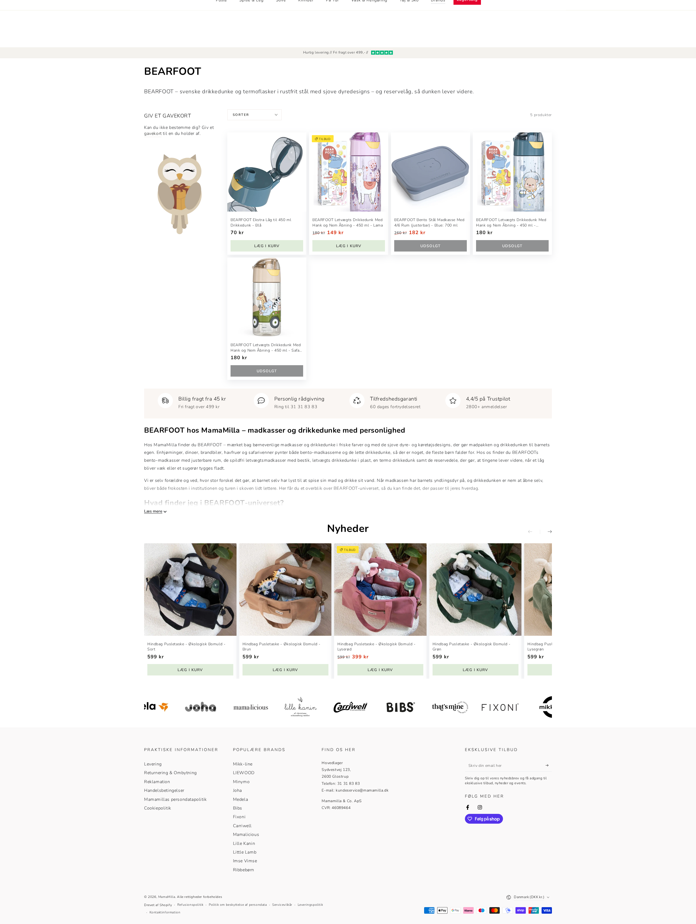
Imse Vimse (245, 861)
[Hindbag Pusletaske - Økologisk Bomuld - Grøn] (475, 589)
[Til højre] (546, 532)
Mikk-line (243, 764)
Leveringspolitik (310, 905)
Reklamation (157, 782)
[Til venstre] (534, 532)
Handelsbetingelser (164, 790)
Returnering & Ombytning (170, 773)
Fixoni (239, 817)
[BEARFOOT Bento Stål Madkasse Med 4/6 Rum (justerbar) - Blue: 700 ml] (430, 172)
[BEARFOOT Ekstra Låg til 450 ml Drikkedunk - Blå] (266, 172)
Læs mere (153, 511)
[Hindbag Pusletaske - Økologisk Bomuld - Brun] (285, 589)
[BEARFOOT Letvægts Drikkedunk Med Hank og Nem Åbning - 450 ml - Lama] (348, 172)
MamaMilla (166, 897)
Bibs (237, 808)
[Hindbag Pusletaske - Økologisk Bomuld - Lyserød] (380, 589)
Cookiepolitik (157, 808)
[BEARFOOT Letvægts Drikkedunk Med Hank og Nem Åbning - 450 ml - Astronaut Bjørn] (512, 172)
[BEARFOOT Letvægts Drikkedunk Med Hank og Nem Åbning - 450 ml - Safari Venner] (266, 297)
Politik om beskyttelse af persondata (238, 905)
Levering (153, 764)
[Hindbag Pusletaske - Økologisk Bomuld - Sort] (190, 589)
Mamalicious (246, 835)
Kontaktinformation (165, 912)
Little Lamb (245, 852)
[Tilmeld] (549, 765)
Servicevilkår (282, 905)
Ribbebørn (243, 870)
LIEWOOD (244, 773)
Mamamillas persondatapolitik (175, 799)
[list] (348, 401)
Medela (240, 799)
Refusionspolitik (190, 905)
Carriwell (242, 826)
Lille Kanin (244, 844)
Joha (237, 790)
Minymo (241, 782)
